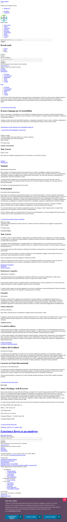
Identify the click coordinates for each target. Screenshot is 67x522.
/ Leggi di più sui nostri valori (8, 107)
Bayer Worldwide (11, 477)
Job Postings (10, 483)
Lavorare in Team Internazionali (9, 344)
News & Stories (11, 480)
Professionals (4, 71)
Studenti (3, 161)
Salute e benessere (5, 267)
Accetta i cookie (50, 517)
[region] (33, 510)
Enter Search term (5, 40)
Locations (6, 11)
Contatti (6, 81)
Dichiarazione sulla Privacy (8, 461)
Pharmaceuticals (11, 471)
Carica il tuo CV (5, 65)
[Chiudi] (64, 499)
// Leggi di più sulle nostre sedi (8, 424)
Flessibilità (3, 266)
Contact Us (7, 12)
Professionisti (4, 162)
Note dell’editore (5, 462)
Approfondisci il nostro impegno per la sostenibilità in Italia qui (17, 127)
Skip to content (4, 1)
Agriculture (7, 28)
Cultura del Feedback (6, 342)
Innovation (6, 31)
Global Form (4, 494)
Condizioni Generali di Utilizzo (9, 459)
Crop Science (10, 474)
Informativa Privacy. (15, 511)
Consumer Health (11, 472)
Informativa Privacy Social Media (9, 463)
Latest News (10, 484)
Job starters (3, 70)
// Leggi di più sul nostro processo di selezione (12, 219)
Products (6, 29)
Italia (2, 84)
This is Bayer (7, 25)
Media (5, 34)
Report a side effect (6, 496)
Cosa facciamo (8, 75)
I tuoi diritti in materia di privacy (12, 517)
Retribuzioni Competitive (7, 265)
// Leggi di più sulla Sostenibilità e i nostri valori (13, 130)
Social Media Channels (13, 488)
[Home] (4, 21)
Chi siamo (6, 74)
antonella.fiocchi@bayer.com (17, 455)
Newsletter (10, 485)
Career (5, 37)
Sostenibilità (7, 77)
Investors (6, 35)
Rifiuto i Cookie (31, 517)
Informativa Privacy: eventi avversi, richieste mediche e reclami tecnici (19, 465)
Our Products (10, 475)
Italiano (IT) (7, 8)
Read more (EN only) (6, 435)
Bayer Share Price (12, 487)
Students (3, 68)
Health (5, 26)
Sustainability (7, 32)
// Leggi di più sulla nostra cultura (9, 382)
